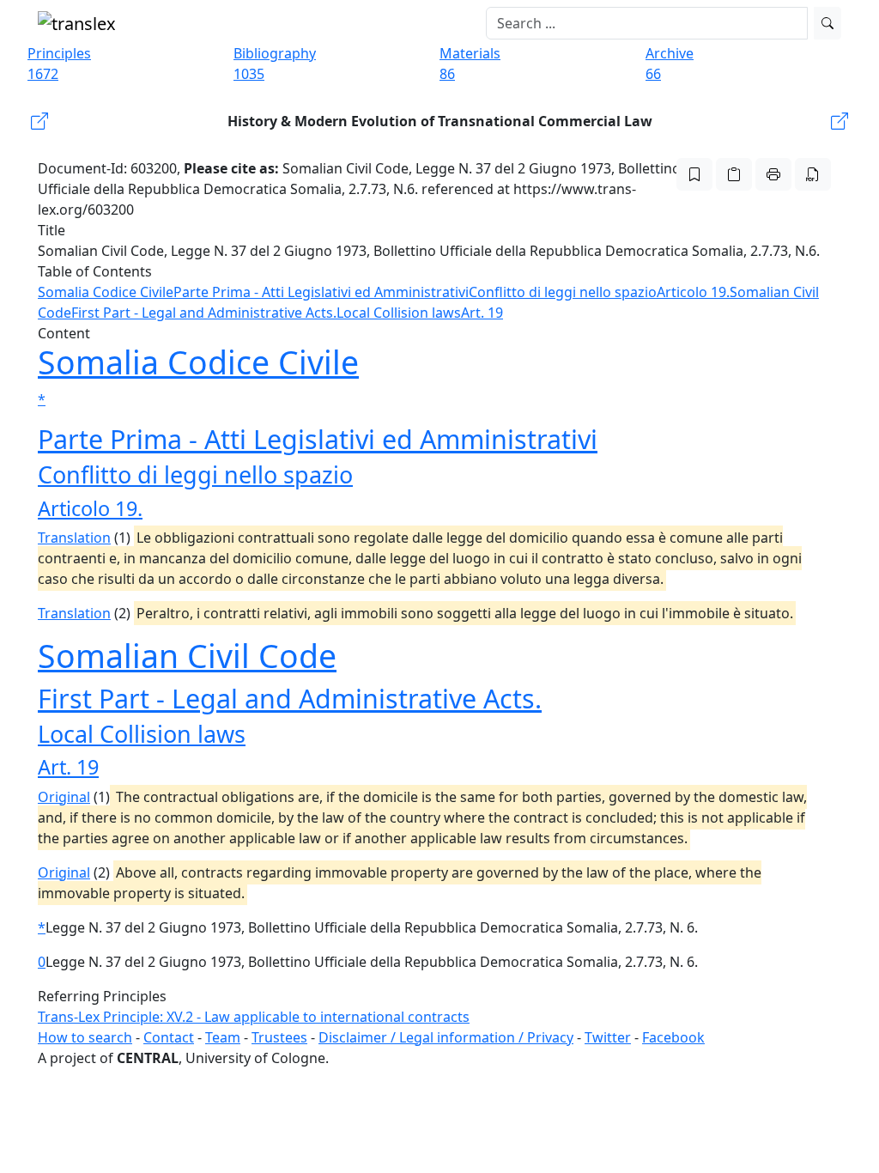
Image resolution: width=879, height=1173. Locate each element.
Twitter (608, 1037)
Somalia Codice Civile (105, 292)
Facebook (673, 1037)
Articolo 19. (693, 292)
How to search (85, 1037)
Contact (168, 1037)
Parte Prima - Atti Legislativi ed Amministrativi (321, 292)
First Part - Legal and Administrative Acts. (203, 312)
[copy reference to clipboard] (734, 174)
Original (64, 796)
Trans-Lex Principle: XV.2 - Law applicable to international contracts (254, 1016)
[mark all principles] (694, 174)
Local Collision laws (398, 312)
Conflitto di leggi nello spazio (563, 292)
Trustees (279, 1037)
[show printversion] (773, 174)
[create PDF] (813, 174)
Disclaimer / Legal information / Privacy (445, 1037)
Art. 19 (482, 312)
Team (222, 1037)
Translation (74, 537)
